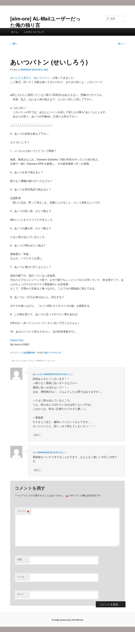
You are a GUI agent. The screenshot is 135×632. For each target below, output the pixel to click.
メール (20, 576)
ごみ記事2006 (28, 352)
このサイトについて (34, 32)
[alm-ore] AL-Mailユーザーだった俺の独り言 (45, 21)
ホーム (14, 32)
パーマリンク (55, 352)
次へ (121, 43)
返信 (37, 434)
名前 (19, 559)
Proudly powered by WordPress (67, 619)
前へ (13, 43)
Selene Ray (17, 340)
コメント (23, 511)
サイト (20, 594)
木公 (46, 69)
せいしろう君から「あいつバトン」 (31, 77)
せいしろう (38, 374)
